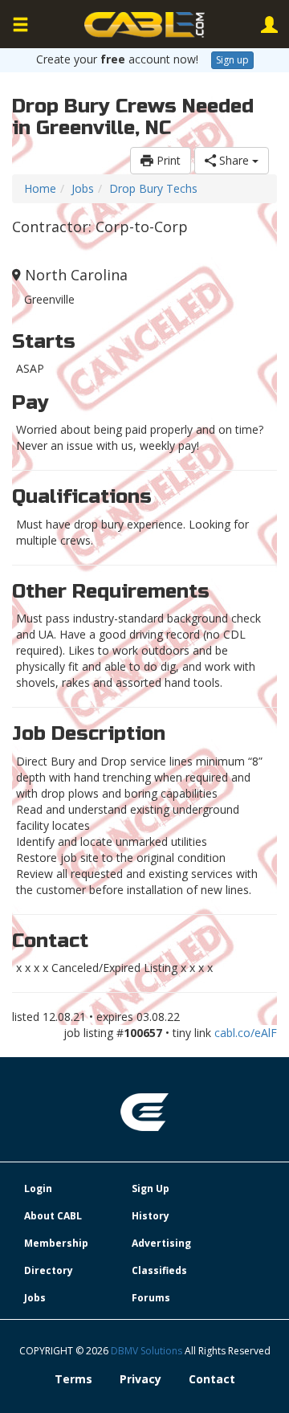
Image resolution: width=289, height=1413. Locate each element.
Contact (212, 1378)
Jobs (82, 188)
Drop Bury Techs (153, 188)
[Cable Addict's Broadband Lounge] (144, 25)
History (150, 1216)
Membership (56, 1243)
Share (234, 160)
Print (167, 160)
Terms (73, 1378)
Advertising (161, 1243)
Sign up (232, 60)
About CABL (53, 1216)
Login (38, 1188)
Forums (151, 1298)
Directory (48, 1270)
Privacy (140, 1378)
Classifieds (159, 1270)
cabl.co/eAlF (245, 1032)
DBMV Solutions (148, 1351)
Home (40, 188)
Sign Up (150, 1188)
